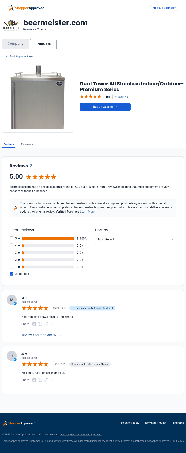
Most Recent (106, 239)
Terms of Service (155, 423)
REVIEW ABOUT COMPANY (38, 335)
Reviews (27, 144)
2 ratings (121, 97)
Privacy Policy (130, 423)
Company (15, 43)
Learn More (87, 211)
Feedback (177, 423)
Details (9, 144)
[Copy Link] (46, 324)
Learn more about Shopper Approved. (81, 434)
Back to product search (23, 56)
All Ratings (22, 274)
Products (43, 44)
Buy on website (103, 106)
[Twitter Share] (40, 324)
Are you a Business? (164, 7)
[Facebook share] (34, 324)
